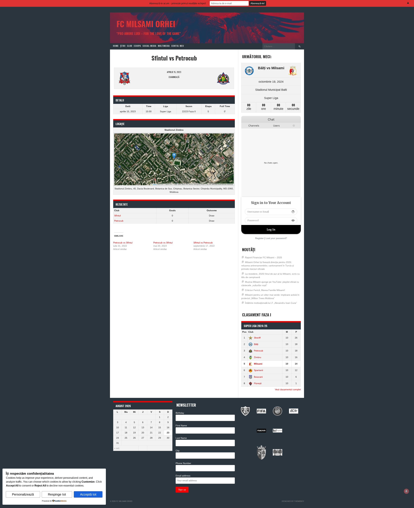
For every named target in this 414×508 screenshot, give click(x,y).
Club (129, 45)
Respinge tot (57, 494)
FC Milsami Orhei (145, 23)
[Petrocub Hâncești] (211, 78)
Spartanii (258, 370)
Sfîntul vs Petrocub (203, 242)
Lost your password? (276, 238)
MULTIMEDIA (164, 45)
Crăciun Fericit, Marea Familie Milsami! (265, 290)
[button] (174, 156)
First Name (181, 425)
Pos (244, 332)
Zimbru (257, 357)
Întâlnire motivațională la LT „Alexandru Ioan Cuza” (271, 303)
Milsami (258, 363)
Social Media (149, 45)
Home (116, 45)
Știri (122, 45)
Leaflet (154, 184)
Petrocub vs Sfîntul (122, 242)
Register (259, 238)
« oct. (117, 448)
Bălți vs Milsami (271, 68)
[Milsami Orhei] (292, 71)
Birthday (180, 413)
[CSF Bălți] (249, 71)
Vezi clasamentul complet (288, 389)
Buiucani (258, 377)
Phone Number (183, 463)
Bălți (256, 344)
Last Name (181, 438)
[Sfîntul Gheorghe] (136, 78)
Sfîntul (117, 215)
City (178, 450)
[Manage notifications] (406, 491)
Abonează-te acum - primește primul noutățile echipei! (177, 3)
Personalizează (23, 494)
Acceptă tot (88, 494)
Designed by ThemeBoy (293, 501)
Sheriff (257, 337)
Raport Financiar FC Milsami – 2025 (263, 257)
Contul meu (177, 45)
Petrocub (118, 220)
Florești (257, 383)
